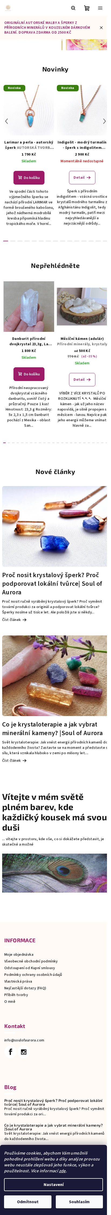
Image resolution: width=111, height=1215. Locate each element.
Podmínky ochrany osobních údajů (33, 974)
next (104, 121)
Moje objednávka (18, 954)
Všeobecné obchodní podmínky (31, 961)
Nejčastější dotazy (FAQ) (25, 988)
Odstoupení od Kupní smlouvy (29, 968)
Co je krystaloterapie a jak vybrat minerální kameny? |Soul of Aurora (53, 1127)
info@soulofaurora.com (24, 1040)
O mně (9, 1001)
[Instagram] (24, 1052)
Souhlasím (79, 1202)
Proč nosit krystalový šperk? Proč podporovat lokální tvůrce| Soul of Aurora (53, 1102)
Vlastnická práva (18, 981)
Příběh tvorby (16, 995)
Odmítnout (28, 1202)
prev (6, 121)
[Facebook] (10, 1052)
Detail (79, 177)
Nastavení (54, 1185)
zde (62, 1171)
